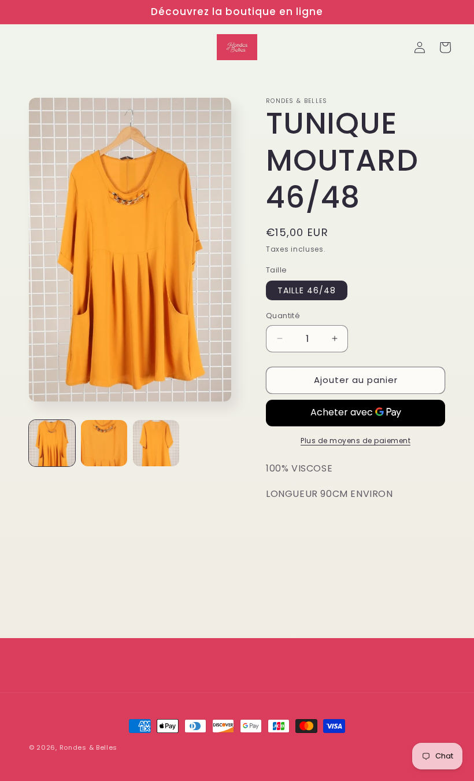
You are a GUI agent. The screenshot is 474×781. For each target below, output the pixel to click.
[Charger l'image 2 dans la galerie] (104, 443)
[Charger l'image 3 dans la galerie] (156, 443)
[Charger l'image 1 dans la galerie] (52, 443)
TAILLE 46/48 (306, 290)
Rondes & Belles (89, 747)
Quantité (283, 315)
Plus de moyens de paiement (355, 440)
